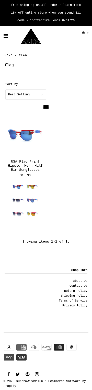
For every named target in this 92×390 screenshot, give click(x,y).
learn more (72, 5)
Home (9, 55)
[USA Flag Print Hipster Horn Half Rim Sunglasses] (25, 135)
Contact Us (78, 286)
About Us (80, 281)
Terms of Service (73, 301)
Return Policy (75, 291)
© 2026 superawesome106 (23, 381)
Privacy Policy (74, 305)
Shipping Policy (74, 296)
